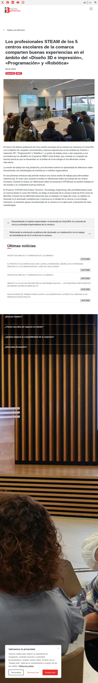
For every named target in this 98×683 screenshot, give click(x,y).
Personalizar (16, 672)
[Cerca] (58, 648)
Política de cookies (26, 666)
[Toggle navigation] (91, 8)
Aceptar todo (50, 672)
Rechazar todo (33, 672)
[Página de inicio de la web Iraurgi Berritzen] (12, 10)
